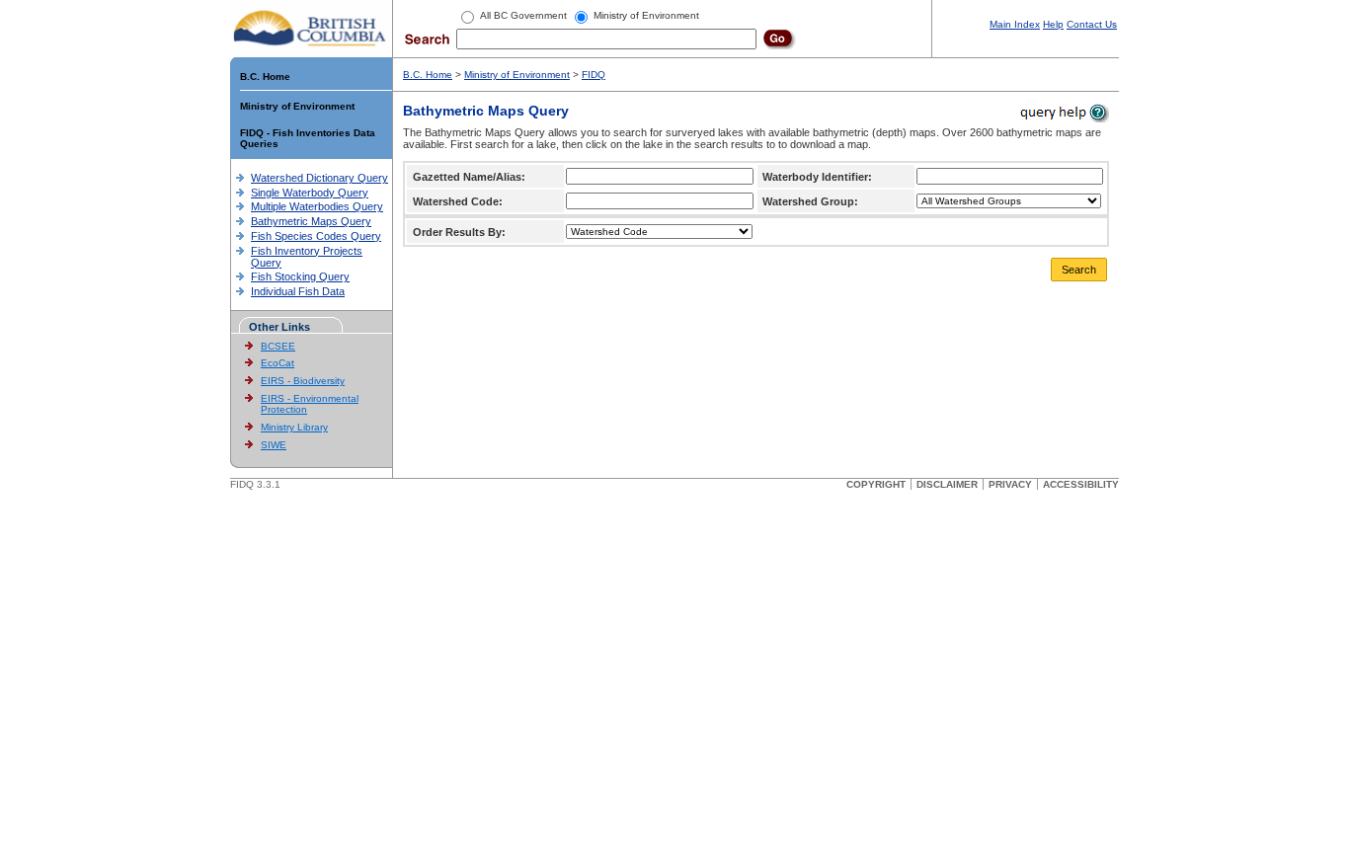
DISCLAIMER (947, 484)
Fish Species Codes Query (316, 236)
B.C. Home (265, 76)
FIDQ (593, 74)
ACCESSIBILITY (1081, 484)
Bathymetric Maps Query (311, 221)
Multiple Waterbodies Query (317, 206)
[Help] (1063, 112)
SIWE (273, 444)
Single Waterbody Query (309, 192)
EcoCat (277, 362)
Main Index (1015, 24)
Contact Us (1092, 24)
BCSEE (278, 346)
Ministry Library (294, 427)
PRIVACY (1010, 484)
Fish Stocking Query (300, 276)
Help (1053, 24)
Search (1079, 269)
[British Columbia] (310, 28)
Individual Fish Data (298, 291)
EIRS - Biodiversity (303, 380)
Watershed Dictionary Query (319, 178)
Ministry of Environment (297, 106)
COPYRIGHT (876, 484)
